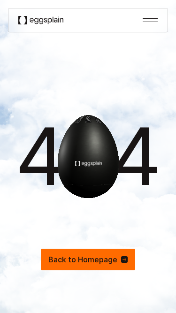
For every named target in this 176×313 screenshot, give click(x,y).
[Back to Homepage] (88, 259)
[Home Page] (40, 19)
